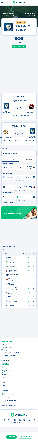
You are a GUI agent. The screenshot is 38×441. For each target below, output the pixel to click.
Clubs (19, 13)
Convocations (5, 360)
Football (11, 13)
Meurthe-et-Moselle (30, 13)
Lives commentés (6, 347)
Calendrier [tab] (28, 159)
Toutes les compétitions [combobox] (10, 153)
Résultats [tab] (10, 159)
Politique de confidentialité (8, 400)
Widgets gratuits (5, 350)
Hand (2, 380)
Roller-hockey (5, 393)
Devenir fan (20, 46)
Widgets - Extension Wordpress (10, 352)
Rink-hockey (4, 390)
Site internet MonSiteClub (8, 355)
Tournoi (3, 357)
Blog (2, 367)
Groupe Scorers (5, 370)
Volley (3, 385)
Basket (3, 377)
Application (4, 344)
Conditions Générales (7, 397)
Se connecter (25, 437)
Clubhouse (4, 363)
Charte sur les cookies (7, 403)
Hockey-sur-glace (6, 388)
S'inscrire (11, 437)
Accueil (3, 13)
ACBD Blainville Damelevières (14, 16)
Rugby (3, 382)
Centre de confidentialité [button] (8, 405)
